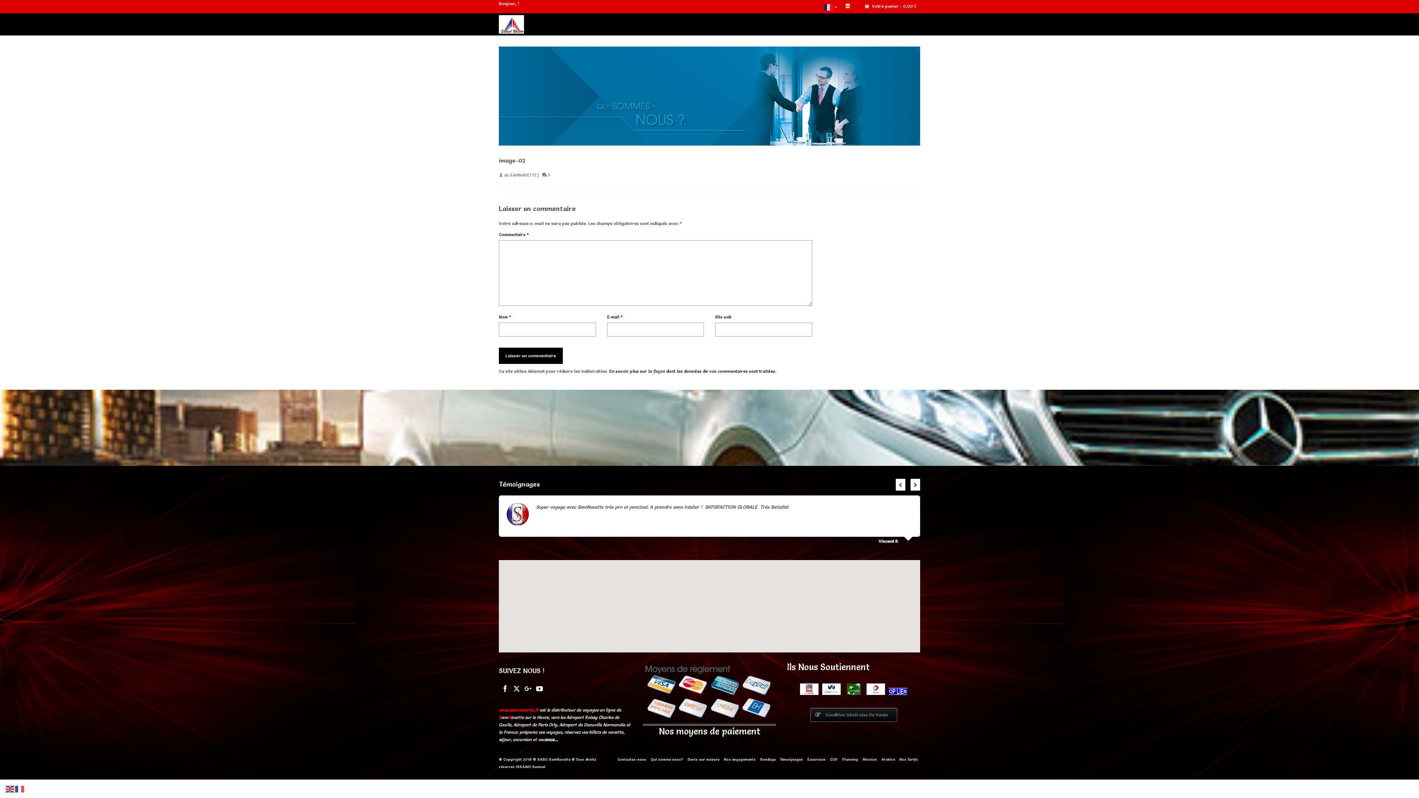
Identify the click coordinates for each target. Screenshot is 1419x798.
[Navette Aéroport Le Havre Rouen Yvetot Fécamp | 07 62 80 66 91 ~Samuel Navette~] (565, 24)
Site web (723, 317)
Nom (505, 317)
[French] (831, 6)
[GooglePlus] (528, 688)
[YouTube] (539, 688)
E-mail (615, 317)
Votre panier (893, 6)
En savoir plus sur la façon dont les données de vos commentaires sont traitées (692, 371)
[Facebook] (505, 688)
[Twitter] (516, 688)
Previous (900, 485)
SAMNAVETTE (523, 175)
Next (915, 485)
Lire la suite (802, 507)
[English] (10, 788)
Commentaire (514, 234)
